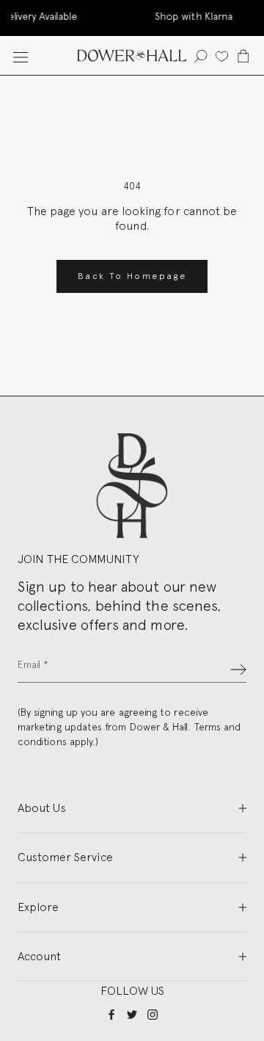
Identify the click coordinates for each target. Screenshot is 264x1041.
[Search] (200, 55)
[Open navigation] (20, 55)
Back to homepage (132, 276)
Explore (38, 907)
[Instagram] (152, 1014)
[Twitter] (132, 1014)
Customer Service (65, 857)
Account (39, 956)
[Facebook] (111, 1014)
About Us (42, 808)
